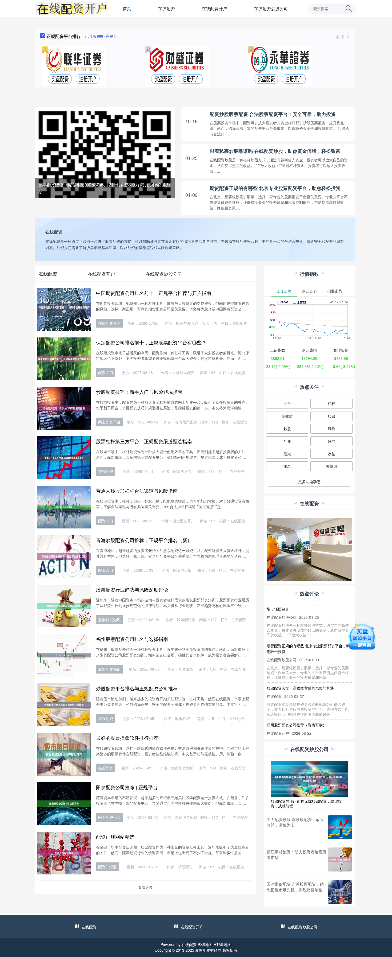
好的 (331, 441)
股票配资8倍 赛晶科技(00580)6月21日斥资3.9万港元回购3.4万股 (103, 188)
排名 (287, 466)
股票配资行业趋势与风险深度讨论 (132, 589)
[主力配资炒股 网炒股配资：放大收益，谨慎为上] (340, 827)
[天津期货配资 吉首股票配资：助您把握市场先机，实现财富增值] (340, 892)
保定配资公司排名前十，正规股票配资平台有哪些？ (151, 342)
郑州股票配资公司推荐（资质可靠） (296, 714)
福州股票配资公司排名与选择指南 (132, 638)
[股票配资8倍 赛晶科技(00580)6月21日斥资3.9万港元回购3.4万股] (105, 176)
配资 (287, 441)
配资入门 (105, 372)
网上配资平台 (109, 422)
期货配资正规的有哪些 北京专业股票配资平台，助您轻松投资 (275, 188)
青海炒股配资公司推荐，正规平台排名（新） (144, 539)
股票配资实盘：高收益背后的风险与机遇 (300, 677)
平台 (287, 403)
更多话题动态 (309, 481)
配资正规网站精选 (115, 836)
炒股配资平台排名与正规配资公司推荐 (137, 688)
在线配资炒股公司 (271, 8)
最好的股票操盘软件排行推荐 (127, 737)
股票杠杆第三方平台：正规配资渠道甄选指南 (144, 441)
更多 (340, 36)
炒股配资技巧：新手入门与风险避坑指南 (139, 391)
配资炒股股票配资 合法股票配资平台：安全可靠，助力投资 (273, 114)
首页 (127, 8)
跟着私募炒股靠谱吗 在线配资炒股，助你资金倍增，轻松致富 (275, 150)
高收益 (287, 416)
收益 (331, 453)
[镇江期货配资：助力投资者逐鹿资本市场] (340, 859)
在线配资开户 (214, 8)
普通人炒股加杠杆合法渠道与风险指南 (137, 490)
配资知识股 (107, 866)
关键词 (331, 466)
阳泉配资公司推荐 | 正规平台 (127, 787)
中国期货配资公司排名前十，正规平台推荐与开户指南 (153, 292)
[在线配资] (72, 8)
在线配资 (166, 8)
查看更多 (145, 887)
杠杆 (331, 403)
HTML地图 (222, 944)
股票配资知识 (109, 619)
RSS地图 (205, 944)
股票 (331, 416)
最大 (287, 453)
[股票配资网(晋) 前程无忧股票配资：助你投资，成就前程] (309, 778)
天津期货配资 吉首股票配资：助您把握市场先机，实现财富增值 (295, 886)
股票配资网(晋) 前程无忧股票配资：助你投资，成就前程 (306, 803)
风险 (331, 428)
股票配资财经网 (208, 950)
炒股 (287, 428)
